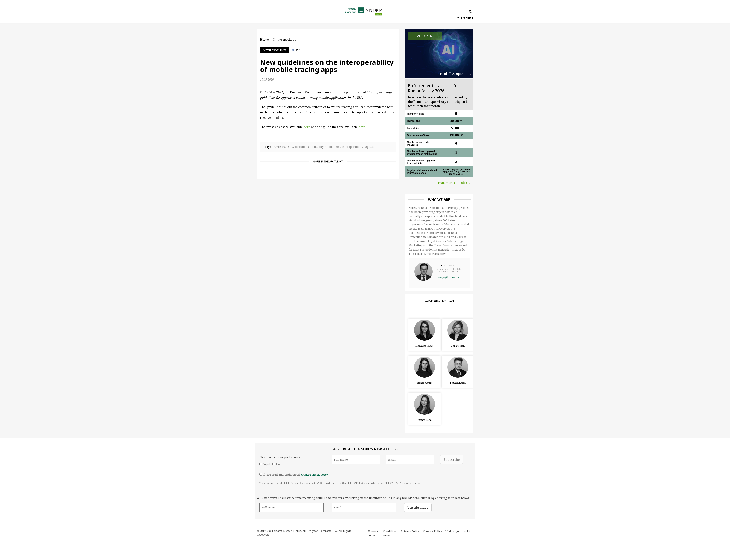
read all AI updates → (455, 74)
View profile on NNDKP (448, 277)
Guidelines (332, 147)
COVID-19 (279, 147)
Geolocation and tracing (308, 147)
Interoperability (352, 147)
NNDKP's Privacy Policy (314, 474)
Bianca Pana (424, 419)
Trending (466, 18)
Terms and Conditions (383, 531)
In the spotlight (274, 50)
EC (288, 147)
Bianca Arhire (424, 382)
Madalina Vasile (424, 345)
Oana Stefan (458, 345)
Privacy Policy (410, 531)
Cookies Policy (432, 531)
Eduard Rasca (458, 382)
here (362, 127)
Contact (387, 535)
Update (369, 147)
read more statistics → (454, 183)
